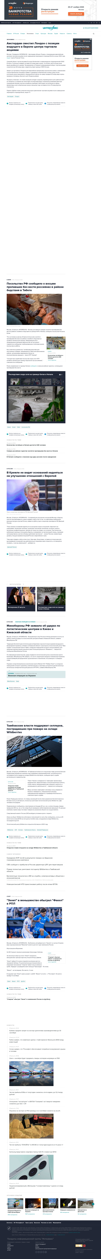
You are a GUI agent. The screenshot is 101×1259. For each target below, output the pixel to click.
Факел (13, 981)
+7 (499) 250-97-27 (61, 1234)
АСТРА (8, 1250)
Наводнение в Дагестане (82, 1210)
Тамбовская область (30, 830)
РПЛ (18, 981)
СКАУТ (8, 1247)
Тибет (18, 427)
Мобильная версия (6, 22)
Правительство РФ (12, 198)
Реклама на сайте (46, 1222)
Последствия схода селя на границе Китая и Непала (31, 374)
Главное (9, 33)
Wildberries (10, 830)
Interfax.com (26, 22)
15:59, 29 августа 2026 (19, 468)
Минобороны (11, 681)
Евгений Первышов (42, 830)
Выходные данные (79, 1251)
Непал (9, 427)
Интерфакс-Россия (35, 22)
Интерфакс (50, 28)
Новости (62, 33)
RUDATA (37, 1247)
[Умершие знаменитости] (68, 1208)
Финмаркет (44, 22)
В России (16, 33)
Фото (75, 33)
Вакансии (37, 1222)
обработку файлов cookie (74, 1232)
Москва (50, 33)
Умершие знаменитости (67, 1210)
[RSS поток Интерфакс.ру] (43, 1252)
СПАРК (9, 1244)
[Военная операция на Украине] (33, 1208)
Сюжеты (69, 33)
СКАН (36, 1245)
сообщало (33, 366)
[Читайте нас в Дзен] (36, 1252)
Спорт (37, 33)
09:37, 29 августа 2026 (41, 622)
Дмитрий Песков (11, 547)
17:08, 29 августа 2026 (17, 896)
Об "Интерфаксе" (16, 22)
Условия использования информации (83, 1249)
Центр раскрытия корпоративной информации (46, 1248)
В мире (23, 33)
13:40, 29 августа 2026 (19, 721)
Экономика (30, 33)
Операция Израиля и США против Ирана (14, 1211)
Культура (43, 33)
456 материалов (64, 1212)
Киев (17, 681)
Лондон (17, 96)
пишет (8, 58)
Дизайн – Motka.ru (79, 1252)
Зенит (8, 981)
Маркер (9, 1248)
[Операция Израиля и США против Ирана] (15, 1208)
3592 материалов (12, 1214)
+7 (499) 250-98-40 (50, 1234)
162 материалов (82, 1214)
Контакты (9, 1222)
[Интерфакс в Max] (46, 1252)
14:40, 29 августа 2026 (17, 279)
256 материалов (47, 1214)
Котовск (20, 830)
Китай (13, 427)
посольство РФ (26, 427)
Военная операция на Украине (25, 622)
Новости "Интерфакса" (40, 1244)
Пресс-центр (29, 1222)
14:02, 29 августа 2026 (19, 117)
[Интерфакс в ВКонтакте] (41, 1252)
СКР (16, 830)
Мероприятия (57, 1222)
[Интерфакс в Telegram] (39, 1252)
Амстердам (10, 96)
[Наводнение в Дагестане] (85, 1208)
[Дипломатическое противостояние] (50, 1208)
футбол (23, 981)
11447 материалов (30, 1214)
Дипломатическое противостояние (48, 1210)
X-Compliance (10, 1245)
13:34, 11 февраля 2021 (20, 39)
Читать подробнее (55, 358)
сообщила (12, 137)
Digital (56, 33)
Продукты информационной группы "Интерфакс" (30, 1239)
